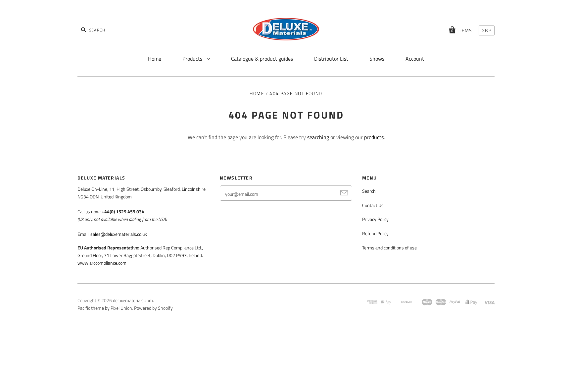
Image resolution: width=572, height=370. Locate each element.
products (374, 137)
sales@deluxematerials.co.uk (118, 234)
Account (414, 59)
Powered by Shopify (153, 307)
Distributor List (331, 59)
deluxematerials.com (133, 300)
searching (318, 137)
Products (193, 59)
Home (154, 59)
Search (369, 190)
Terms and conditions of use (389, 247)
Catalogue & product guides (262, 59)
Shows (376, 59)
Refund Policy (375, 233)
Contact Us (373, 205)
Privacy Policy (375, 219)
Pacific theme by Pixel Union (104, 307)
